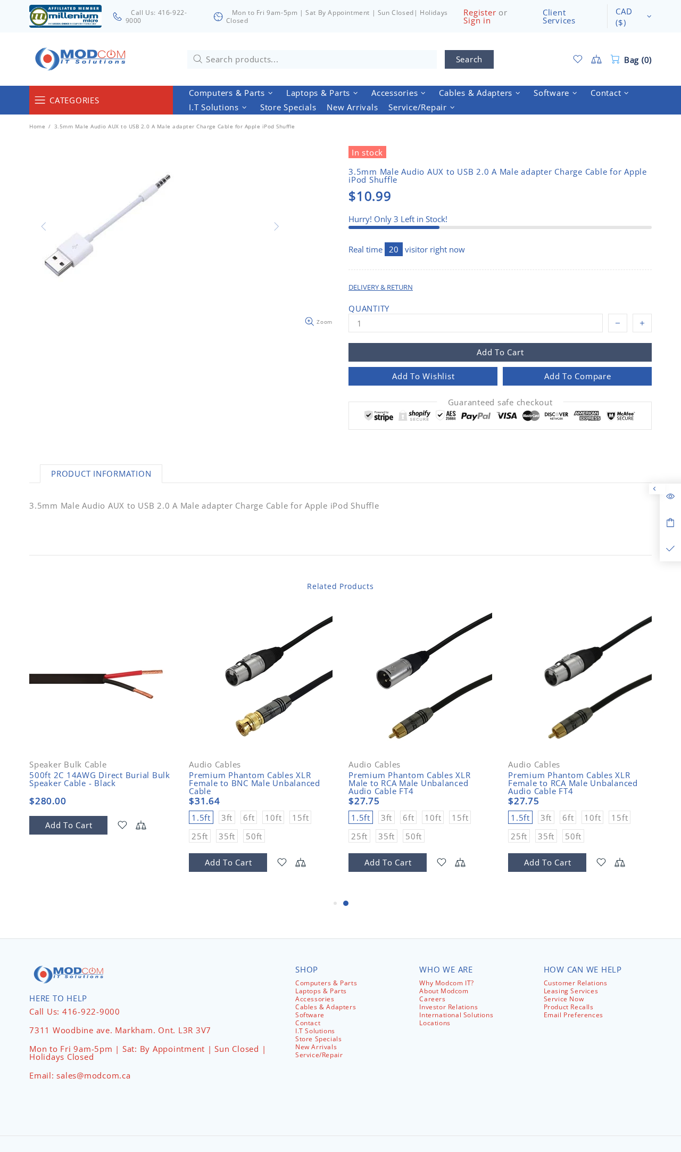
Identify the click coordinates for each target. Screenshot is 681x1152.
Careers (432, 999)
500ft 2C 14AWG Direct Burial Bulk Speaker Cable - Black (99, 779)
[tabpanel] (420, 753)
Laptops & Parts (321, 991)
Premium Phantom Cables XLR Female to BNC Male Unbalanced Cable (254, 783)
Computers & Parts (326, 983)
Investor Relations (448, 1007)
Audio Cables (215, 765)
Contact (307, 1023)
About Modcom (443, 991)
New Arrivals (316, 1047)
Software (310, 1015)
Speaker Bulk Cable (68, 765)
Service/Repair (319, 1055)
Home (37, 126)
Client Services (559, 16)
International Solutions (456, 1015)
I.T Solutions (315, 1031)
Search (469, 59)
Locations (434, 1023)
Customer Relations (576, 983)
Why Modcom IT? (446, 983)
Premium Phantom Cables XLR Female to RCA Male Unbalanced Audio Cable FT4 (573, 783)
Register (479, 13)
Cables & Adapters (325, 1007)
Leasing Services (571, 991)
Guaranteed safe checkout (500, 402)
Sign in (477, 20)
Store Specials (318, 1039)
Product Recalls (569, 1007)
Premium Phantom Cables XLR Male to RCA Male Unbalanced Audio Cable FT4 (409, 783)
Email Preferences (573, 1015)
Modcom (82, 59)
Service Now (564, 999)
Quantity (368, 309)
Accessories (315, 999)
